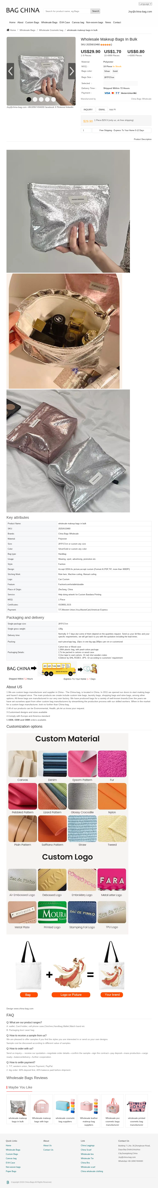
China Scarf (86, 1150)
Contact (117, 22)
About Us (47, 1145)
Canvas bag (78, 22)
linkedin (69, 107)
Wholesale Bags (49, 22)
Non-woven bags (94, 22)
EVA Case (65, 22)
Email (102, 109)
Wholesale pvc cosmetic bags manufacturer (113, 1121)
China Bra (85, 1163)
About (20, 22)
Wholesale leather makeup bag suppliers (89, 1121)
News (108, 22)
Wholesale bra (87, 1154)
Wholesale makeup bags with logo (41, 1120)
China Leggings (88, 1145)
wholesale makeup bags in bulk (18, 1120)
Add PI (112, 109)
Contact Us (48, 1150)
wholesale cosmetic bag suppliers (65, 1120)
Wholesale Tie (87, 1158)
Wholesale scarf (88, 1167)
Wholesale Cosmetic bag (51, 30)
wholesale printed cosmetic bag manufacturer (136, 1121)
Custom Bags (32, 22)
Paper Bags (11, 1171)
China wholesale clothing (92, 1171)
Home (12, 22)
